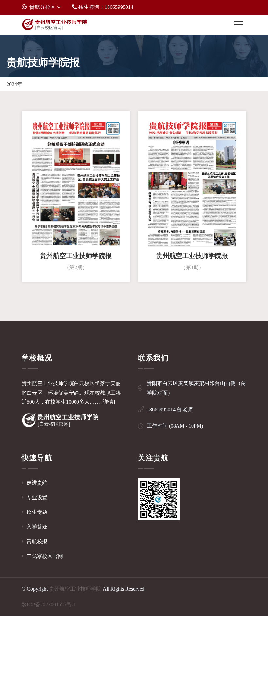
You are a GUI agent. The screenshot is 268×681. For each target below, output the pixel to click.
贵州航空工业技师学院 (75, 589)
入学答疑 (36, 526)
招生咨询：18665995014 (105, 7)
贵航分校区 (42, 7)
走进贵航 (36, 483)
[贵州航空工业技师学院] (54, 25)
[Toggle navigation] (239, 24)
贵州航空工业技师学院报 (76, 255)
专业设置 (36, 497)
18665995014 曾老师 (170, 409)
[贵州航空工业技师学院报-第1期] (192, 183)
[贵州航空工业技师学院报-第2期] (75, 183)
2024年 (14, 84)
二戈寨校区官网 (44, 556)
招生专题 (36, 512)
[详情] (108, 402)
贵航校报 (36, 541)
